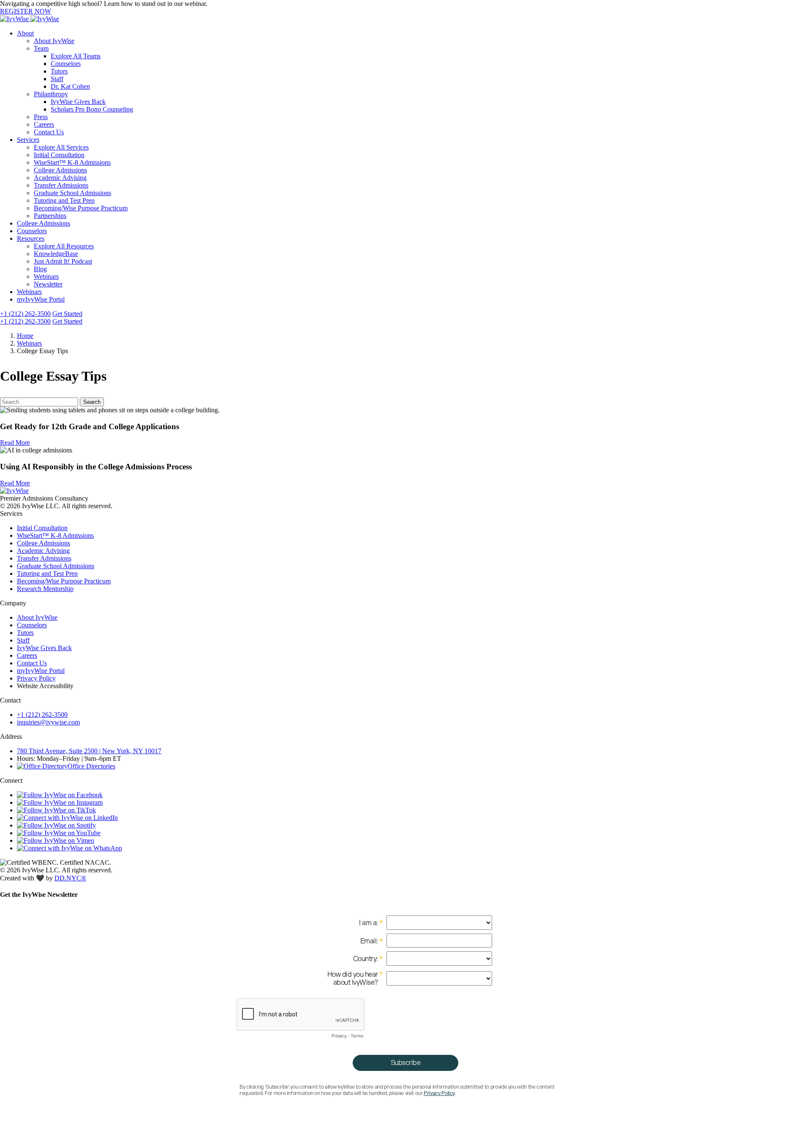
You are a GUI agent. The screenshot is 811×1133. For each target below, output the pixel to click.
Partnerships (50, 215)
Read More (15, 442)
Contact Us (49, 132)
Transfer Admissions (61, 185)
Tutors (59, 71)
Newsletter (48, 284)
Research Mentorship (45, 588)
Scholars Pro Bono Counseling (92, 109)
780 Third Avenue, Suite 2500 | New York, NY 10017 (89, 750)
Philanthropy (51, 94)
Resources (30, 238)
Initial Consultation (59, 154)
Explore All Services (61, 147)
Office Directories (91, 766)
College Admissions (60, 170)
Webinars (46, 276)
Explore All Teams (76, 56)
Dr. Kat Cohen (70, 86)
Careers (44, 124)
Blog (40, 268)
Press (41, 116)
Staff (57, 78)
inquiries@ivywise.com (48, 722)
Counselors (66, 63)
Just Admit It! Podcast (63, 261)
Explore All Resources (64, 246)
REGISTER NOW (25, 11)
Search (92, 402)
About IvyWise (54, 40)
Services (28, 139)
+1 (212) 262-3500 (25, 313)
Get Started (67, 313)
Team (41, 48)
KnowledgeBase (56, 253)
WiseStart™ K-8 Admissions (72, 162)
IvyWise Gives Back (78, 101)
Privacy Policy (36, 678)
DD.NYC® (70, 878)
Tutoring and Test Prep (64, 200)
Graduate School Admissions (72, 192)
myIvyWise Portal (41, 299)
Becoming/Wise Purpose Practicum (81, 208)
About (25, 33)
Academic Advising (60, 177)
